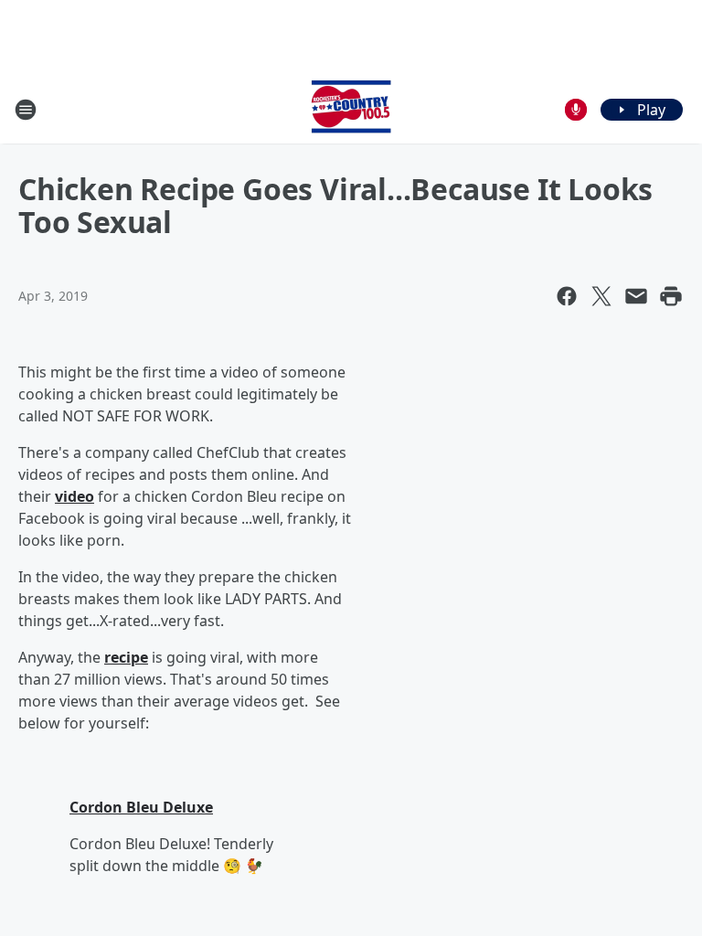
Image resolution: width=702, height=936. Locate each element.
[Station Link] (351, 109)
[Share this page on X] (601, 296)
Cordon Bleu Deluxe (141, 807)
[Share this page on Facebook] (567, 296)
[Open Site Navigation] (26, 110)
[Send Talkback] (576, 110)
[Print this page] (671, 296)
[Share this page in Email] (636, 296)
